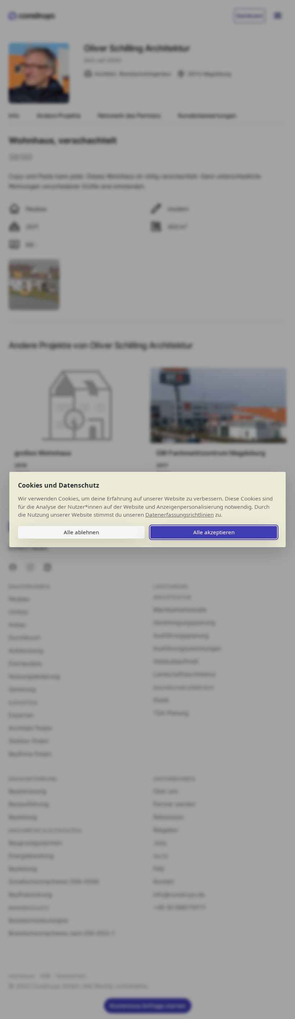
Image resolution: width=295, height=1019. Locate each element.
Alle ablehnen (81, 532)
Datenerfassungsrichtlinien (179, 514)
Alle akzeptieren (214, 532)
